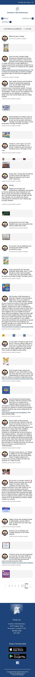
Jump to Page (26, 586)
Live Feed (28, 29)
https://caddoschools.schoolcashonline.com (16, 70)
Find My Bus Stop (24, 2)
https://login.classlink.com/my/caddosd (14, 412)
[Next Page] (22, 586)
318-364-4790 (16, 630)
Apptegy (21, 674)
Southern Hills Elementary (13, 29)
